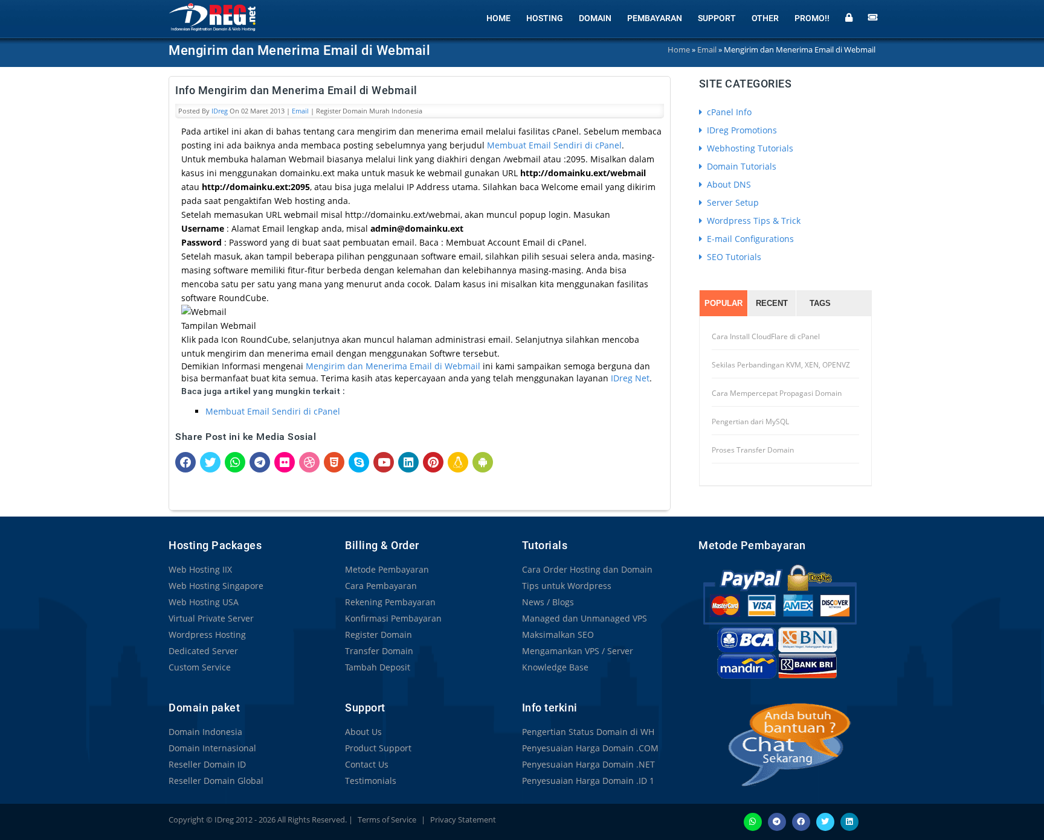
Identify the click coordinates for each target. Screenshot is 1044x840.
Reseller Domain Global (216, 780)
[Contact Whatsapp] (753, 820)
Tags (820, 303)
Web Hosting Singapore (216, 585)
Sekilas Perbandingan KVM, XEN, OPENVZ (781, 365)
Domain (595, 18)
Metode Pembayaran (387, 569)
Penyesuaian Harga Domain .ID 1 (588, 780)
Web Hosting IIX (200, 569)
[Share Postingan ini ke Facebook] (185, 461)
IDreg (219, 110)
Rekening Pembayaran (390, 602)
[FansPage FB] (801, 820)
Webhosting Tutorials (748, 148)
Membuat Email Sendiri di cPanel (554, 145)
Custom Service (200, 667)
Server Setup (731, 202)
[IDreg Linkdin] (849, 820)
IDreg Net (630, 378)
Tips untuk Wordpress (566, 585)
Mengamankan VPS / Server (577, 651)
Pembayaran (654, 18)
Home (498, 18)
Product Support (378, 748)
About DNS (727, 184)
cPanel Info (728, 112)
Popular (723, 303)
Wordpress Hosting (207, 634)
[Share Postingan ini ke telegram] (260, 461)
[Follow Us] (825, 820)
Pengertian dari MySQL (750, 421)
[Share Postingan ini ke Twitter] (210, 461)
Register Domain (378, 634)
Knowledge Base (555, 667)
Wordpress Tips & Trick (752, 220)
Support (717, 18)
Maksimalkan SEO (558, 634)
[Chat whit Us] (776, 744)
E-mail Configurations (749, 238)
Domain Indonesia (205, 731)
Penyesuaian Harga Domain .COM (590, 748)
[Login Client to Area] (848, 16)
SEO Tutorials (732, 256)
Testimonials (370, 780)
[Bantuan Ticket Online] (873, 16)
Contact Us (366, 764)
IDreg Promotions (740, 130)
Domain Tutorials (740, 166)
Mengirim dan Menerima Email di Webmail (393, 366)
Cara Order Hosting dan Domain (587, 569)
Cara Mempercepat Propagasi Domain (777, 393)
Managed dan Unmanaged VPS (584, 618)
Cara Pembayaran (381, 585)
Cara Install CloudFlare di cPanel (766, 336)
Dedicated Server (203, 651)
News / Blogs (548, 602)
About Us (363, 731)
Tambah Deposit (377, 667)
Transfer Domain (379, 651)
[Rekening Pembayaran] (779, 621)
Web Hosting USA (204, 602)
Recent (772, 303)
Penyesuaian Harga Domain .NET (588, 764)
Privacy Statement (463, 819)
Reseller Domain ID (207, 764)
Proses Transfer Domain (753, 450)
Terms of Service (387, 819)
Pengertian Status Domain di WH (588, 731)
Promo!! (812, 18)
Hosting (544, 18)
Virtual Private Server (211, 618)
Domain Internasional (212, 748)
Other (765, 18)
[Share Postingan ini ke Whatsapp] (235, 461)
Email (300, 110)
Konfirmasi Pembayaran (393, 618)
